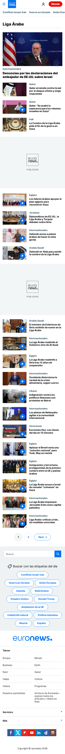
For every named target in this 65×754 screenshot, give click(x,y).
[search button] (57, 554)
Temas (6, 650)
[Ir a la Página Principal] (12, 4)
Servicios (8, 712)
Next (41, 537)
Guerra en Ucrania (39, 12)
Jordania (34, 212)
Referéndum (42, 591)
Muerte (23, 623)
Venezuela (35, 426)
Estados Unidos (20, 599)
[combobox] (32, 554)
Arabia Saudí (36, 247)
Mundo (38, 658)
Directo (55, 4)
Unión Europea (47, 582)
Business (7, 665)
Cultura (38, 679)
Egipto (33, 195)
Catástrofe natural (17, 615)
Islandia (20, 591)
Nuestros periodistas (14, 693)
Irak (31, 119)
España (41, 623)
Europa (6, 658)
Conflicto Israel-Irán (14, 12)
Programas (40, 686)
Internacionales (12, 68)
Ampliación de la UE (32, 607)
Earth (37, 665)
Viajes (6, 679)
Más (5, 720)
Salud (37, 672)
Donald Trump (46, 599)
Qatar (32, 84)
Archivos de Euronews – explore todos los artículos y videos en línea (47, 697)
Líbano (33, 390)
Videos (6, 686)
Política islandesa (48, 615)
